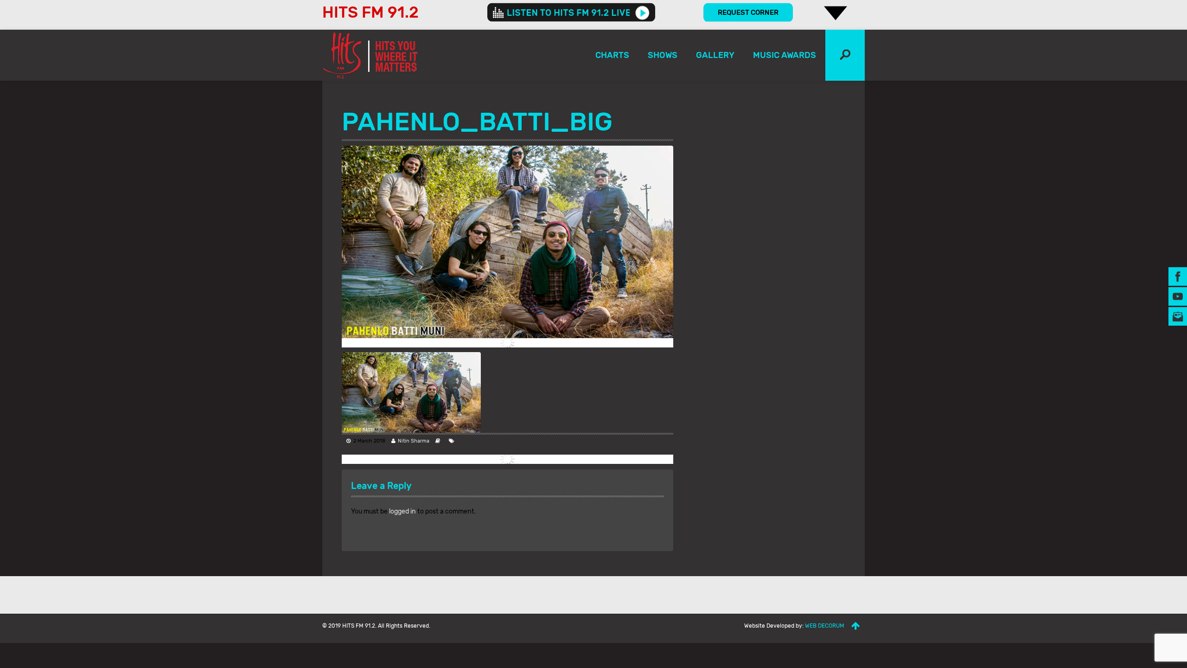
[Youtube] (1177, 296)
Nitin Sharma (413, 441)
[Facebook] (1177, 276)
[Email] (1177, 316)
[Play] (642, 12)
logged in (402, 511)
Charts (612, 55)
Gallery (715, 55)
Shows (662, 55)
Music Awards (784, 55)
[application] (571, 12)
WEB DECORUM (824, 626)
